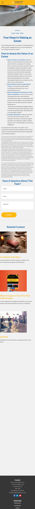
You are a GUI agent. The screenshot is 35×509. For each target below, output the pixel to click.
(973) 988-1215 (19, 482)
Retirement (17, 503)
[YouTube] (20, 495)
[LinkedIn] (17, 495)
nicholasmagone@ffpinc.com (17, 492)
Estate (17, 508)
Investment (17, 505)
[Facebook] (14, 495)
